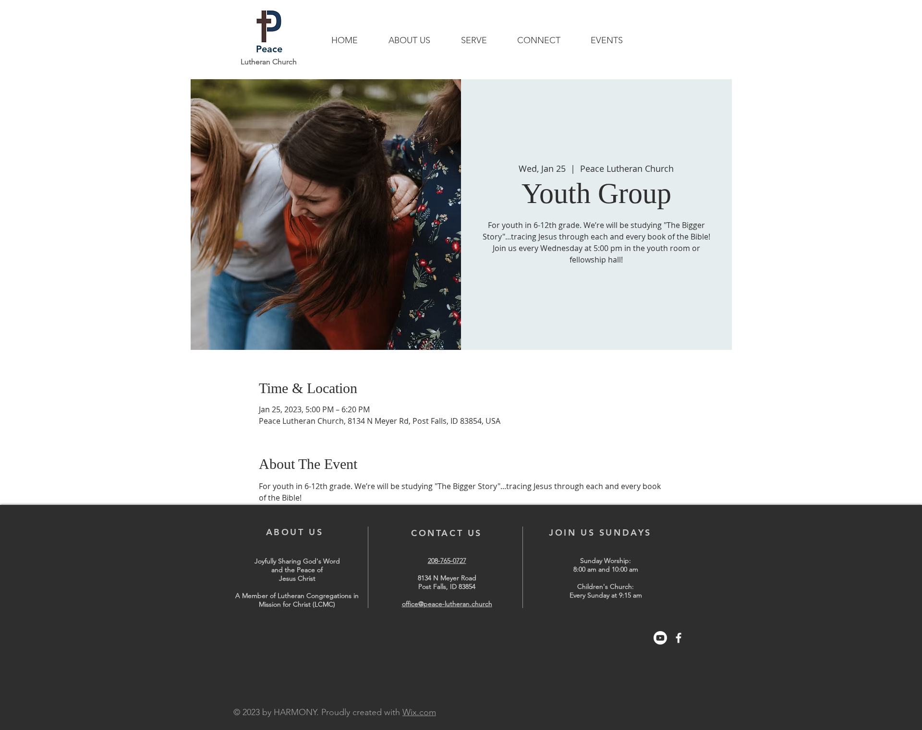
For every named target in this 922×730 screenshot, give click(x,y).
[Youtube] (660, 638)
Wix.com (419, 712)
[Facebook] (678, 638)
